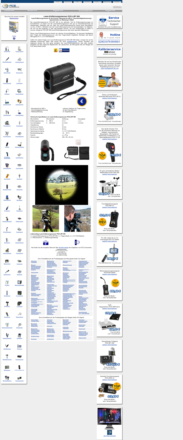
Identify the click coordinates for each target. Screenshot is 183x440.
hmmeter (65, 267)
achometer (81, 269)
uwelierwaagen (50, 339)
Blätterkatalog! (14, 18)
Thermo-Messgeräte (83, 281)
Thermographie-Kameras (84, 277)
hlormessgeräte (34, 272)
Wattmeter (81, 302)
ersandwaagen (82, 328)
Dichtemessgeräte (34, 277)
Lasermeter (49, 286)
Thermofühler (82, 274)
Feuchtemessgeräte (35, 299)
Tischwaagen (81, 326)
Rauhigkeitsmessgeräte (68, 286)
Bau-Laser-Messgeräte (35, 267)
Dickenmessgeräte (35, 278)
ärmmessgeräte (50, 284)
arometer (33, 265)
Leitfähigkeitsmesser (51, 293)
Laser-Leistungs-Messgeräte (50, 288)
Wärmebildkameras (83, 303)
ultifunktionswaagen (67, 331)
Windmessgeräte (82, 309)
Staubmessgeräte (66, 308)
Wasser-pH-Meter (82, 300)
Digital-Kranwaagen (35, 331)
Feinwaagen (49, 321)
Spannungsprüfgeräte (67, 305)
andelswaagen (50, 328)
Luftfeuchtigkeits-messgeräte (51, 299)
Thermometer (81, 279)
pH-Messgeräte (66, 277)
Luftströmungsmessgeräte (52, 300)
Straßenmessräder (82, 264)
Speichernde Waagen (83, 321)
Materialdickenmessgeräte (52, 306)
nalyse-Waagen (34, 319)
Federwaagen (49, 319)
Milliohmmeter (50, 314)
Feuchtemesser (34, 301)
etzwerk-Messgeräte (67, 265)
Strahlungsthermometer (84, 262)
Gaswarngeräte (34, 310)
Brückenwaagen (34, 326)
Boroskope (33, 269)
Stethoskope (65, 307)
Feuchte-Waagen (50, 322)
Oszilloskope (65, 269)
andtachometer (50, 261)
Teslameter (81, 280)
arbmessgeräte (34, 298)
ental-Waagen (34, 328)
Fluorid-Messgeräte (35, 305)
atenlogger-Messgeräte (34, 276)
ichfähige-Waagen (35, 336)
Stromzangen (81, 266)
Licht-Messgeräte (50, 297)
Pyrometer (65, 282)
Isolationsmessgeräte (51, 273)
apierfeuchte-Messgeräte (66, 273)
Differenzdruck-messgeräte (34, 280)
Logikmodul (19, 306)
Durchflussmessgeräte (35, 289)
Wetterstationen (82, 308)
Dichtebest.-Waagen (35, 330)
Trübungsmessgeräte (83, 282)
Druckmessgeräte (34, 288)
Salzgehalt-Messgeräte (67, 295)
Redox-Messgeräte (67, 287)
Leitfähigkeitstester (51, 295)
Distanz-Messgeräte (35, 283)
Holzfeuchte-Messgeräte (52, 265)
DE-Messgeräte (82, 290)
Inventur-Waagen (50, 336)
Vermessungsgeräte (83, 291)
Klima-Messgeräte (51, 281)
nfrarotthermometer (51, 269)
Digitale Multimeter (35, 282)
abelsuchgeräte (50, 276)
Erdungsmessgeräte (35, 295)
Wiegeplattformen (82, 335)
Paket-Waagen (66, 335)
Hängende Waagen (51, 331)
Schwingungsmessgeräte (68, 302)
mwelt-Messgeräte (83, 285)
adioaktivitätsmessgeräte (68, 285)
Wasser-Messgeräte (83, 299)
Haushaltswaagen (50, 330)
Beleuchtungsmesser (35, 268)
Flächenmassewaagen (51, 323)
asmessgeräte (34, 309)
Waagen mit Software (83, 332)
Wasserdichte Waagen (83, 334)
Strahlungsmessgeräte (83, 263)
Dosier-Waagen (34, 332)
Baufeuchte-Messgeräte (36, 266)
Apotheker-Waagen (35, 321)
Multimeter (65, 261)
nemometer (34, 261)
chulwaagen (81, 319)
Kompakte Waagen (67, 322)
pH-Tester (65, 278)
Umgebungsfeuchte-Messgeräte (83, 287)
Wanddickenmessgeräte (83, 297)
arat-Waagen (66, 319)
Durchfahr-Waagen (35, 333)
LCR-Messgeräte (50, 292)
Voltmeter (81, 293)
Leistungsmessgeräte (51, 296)
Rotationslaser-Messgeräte (66, 290)
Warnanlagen (81, 301)
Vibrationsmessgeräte (83, 292)
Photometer (65, 279)
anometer (49, 304)
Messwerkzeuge (50, 310)
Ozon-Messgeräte (66, 270)
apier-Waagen (66, 334)
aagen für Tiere (82, 331)
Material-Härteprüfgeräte (52, 309)
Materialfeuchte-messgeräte (50, 308)
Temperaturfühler (82, 273)
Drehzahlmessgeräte (35, 286)
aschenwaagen (82, 324)
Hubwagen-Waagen (51, 332)
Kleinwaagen (65, 321)
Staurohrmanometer (83, 261)
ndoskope (33, 293)
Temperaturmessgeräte (83, 272)
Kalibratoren (49, 277)
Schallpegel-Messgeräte (68, 297)
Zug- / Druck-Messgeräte (84, 313)
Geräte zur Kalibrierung (36, 312)
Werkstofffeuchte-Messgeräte (82, 306)
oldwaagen (49, 326)
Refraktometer (66, 288)
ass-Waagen (34, 339)
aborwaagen (66, 327)
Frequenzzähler (34, 306)
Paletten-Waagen (66, 336)
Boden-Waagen (34, 324)
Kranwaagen (65, 324)
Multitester (65, 262)
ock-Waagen (34, 323)
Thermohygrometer (83, 275)
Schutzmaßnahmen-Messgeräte (67, 301)
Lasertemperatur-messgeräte (50, 291)
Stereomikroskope (67, 306)
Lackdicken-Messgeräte (52, 285)
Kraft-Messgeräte (50, 279)
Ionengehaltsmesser (51, 272)
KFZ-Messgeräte (50, 278)
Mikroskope (49, 313)
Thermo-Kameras (82, 276)
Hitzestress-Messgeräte (52, 264)
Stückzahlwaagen (82, 322)
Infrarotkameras (50, 270)
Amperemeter (34, 262)
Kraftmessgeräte (66, 323)
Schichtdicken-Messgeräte (66, 299)
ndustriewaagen (50, 335)
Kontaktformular (72, 41)
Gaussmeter (33, 311)
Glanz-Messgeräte (35, 313)
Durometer (33, 290)
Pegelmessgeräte (66, 276)
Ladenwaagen (66, 328)
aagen (80, 296)
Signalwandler (66, 304)
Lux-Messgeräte (50, 302)
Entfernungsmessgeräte (36, 294)
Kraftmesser (49, 280)
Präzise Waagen (66, 338)
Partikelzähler (66, 275)
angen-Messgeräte (83, 312)
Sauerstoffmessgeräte (67, 294)
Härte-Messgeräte (50, 262)
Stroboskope (81, 265)
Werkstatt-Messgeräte (83, 304)
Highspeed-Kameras (51, 263)
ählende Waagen (82, 337)
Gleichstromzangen (51, 311)
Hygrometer (49, 266)
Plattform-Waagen (66, 337)
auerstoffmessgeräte (67, 293)
